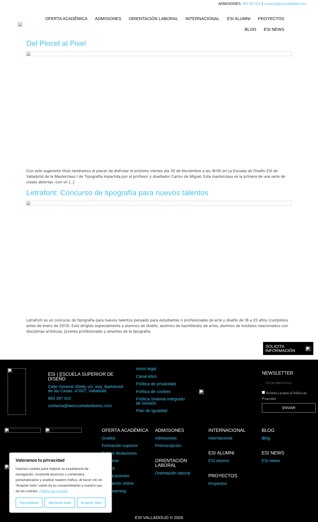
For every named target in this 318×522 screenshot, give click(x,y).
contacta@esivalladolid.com (285, 4)
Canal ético (146, 376)
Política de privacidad (156, 384)
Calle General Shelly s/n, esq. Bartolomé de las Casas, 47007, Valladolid (85, 388)
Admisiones (108, 18)
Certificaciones (115, 476)
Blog (250, 29)
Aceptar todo (91, 503)
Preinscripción (168, 445)
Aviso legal (146, 368)
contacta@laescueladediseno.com (80, 405)
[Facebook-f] (132, 507)
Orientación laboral (153, 18)
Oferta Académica (66, 18)
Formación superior (120, 445)
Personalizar (29, 503)
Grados (108, 438)
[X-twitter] (146, 507)
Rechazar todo (60, 503)
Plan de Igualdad (151, 410)
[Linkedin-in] (185, 507)
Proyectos (271, 18)
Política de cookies (53, 491)
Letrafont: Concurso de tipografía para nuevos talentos (117, 192)
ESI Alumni (238, 18)
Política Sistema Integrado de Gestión (160, 401)
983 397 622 (251, 4)
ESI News (274, 29)
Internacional (203, 18)
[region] (60, 483)
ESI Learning (114, 491)
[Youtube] (172, 507)
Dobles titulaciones (119, 453)
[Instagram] (159, 507)
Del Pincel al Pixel (56, 43)
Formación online (118, 483)
